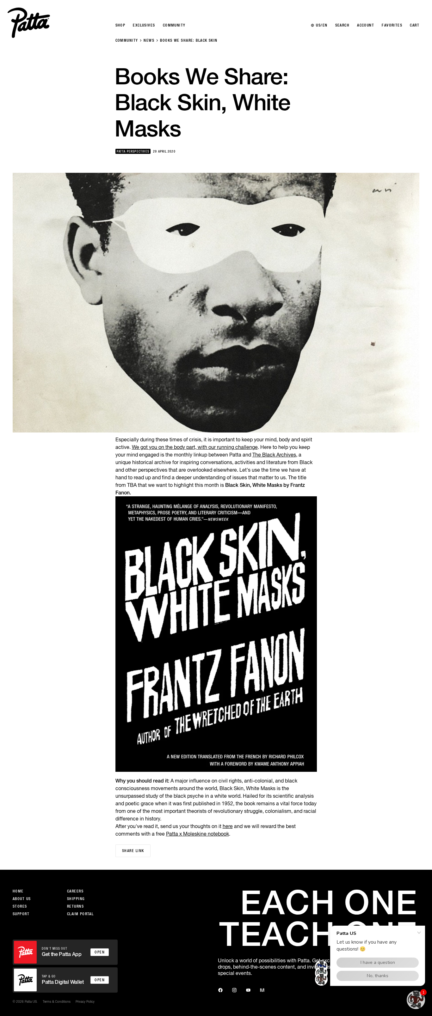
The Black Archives (274, 454)
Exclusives (144, 25)
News (149, 40)
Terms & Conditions (57, 1001)
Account (365, 25)
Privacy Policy (85, 1001)
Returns (75, 906)
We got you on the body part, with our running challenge (195, 447)
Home (18, 891)
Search (342, 25)
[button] (416, 1000)
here (228, 826)
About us (22, 899)
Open (100, 952)
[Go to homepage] (29, 23)
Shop (120, 25)
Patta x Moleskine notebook (197, 834)
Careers (75, 891)
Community (126, 40)
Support (21, 914)
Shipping (76, 899)
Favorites (392, 25)
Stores (20, 906)
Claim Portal (80, 914)
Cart (414, 25)
